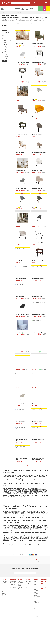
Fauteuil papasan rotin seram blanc (38, 314)
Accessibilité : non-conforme (13, 588)
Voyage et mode (36, 601)
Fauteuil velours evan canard (21, 278)
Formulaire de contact (13, 581)
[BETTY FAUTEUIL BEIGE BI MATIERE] (22, 396)
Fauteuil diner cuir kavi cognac (21, 350)
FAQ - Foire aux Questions (12, 583)
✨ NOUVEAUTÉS (40, 9)
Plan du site (11, 586)
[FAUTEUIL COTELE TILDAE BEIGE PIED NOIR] (39, 361)
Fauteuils (17, 12)
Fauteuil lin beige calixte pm (37, 332)
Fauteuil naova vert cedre (37, 296)
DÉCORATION (17, 8)
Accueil (4, 12)
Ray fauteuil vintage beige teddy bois (39, 152)
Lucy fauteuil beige (35, 98)
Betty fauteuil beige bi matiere (21, 403)
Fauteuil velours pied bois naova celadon (21, 440)
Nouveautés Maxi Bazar (36, 611)
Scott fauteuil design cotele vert (21, 134)
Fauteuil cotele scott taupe (37, 134)
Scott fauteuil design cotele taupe (22, 80)
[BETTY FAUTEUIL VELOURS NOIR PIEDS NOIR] (22, 307)
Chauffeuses (10, 22)
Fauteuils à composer (28, 22)
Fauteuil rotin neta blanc (20, 152)
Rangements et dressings (36, 594)
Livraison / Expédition (19, 584)
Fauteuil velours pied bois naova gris (39, 385)
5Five (34, 615)
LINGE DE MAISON (22, 8)
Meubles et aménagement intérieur (36, 582)
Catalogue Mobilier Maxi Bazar (5, 587)
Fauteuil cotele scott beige (37, 170)
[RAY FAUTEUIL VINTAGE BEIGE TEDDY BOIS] (39, 145)
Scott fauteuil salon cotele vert (37, 43)
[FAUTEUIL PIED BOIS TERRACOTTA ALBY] (39, 271)
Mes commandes (20, 582)
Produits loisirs (36, 600)
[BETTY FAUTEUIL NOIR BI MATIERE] (39, 218)
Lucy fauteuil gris (19, 206)
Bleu (5, 42)
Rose (5, 52)
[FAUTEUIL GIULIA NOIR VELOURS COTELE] (39, 432)
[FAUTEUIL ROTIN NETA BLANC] (22, 145)
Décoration (35, 585)
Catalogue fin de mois (4, 595)
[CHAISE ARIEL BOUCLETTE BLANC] (22, 163)
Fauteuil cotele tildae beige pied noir (39, 367)
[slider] (2, 38)
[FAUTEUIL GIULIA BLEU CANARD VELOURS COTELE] (22, 451)
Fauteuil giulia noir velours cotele (38, 439)
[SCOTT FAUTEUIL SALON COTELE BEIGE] (39, 73)
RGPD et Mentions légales (12, 585)
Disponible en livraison (7, 32)
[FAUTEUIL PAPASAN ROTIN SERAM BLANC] (39, 307)
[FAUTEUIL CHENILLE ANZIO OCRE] (22, 378)
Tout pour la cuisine (36, 589)
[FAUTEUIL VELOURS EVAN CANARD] (22, 271)
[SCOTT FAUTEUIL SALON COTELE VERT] (39, 36)
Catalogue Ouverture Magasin (5, 593)
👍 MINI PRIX (44, 8)
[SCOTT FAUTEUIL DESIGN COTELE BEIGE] (39, 55)
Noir (5, 51)
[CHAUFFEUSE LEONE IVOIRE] (22, 325)
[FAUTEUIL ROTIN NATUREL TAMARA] (22, 253)
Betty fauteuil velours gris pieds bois (22, 62)
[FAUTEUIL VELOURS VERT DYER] (39, 414)
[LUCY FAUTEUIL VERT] (39, 199)
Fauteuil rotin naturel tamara (21, 260)
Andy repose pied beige (20, 224)
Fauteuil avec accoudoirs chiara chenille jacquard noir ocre (38, 459)
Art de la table (36, 590)
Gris (5, 49)
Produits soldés (36, 609)
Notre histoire (4, 583)
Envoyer (33, 572)
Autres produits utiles (37, 596)
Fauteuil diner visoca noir (36, 350)
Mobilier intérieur (8, 12)
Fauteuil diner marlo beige (20, 242)
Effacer (5, 60)
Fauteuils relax (15, 22)
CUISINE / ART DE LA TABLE (27, 8)
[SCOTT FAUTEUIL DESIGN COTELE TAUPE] (22, 73)
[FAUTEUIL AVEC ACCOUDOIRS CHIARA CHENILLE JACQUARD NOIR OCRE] (39, 451)
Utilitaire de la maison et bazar (37, 592)
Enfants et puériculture (37, 597)
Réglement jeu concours (28, 587)
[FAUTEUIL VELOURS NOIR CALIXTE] (22, 361)
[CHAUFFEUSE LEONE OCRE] (39, 396)
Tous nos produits (4, 581)
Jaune (5, 44)
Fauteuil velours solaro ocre (37, 116)
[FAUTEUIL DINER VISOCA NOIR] (39, 343)
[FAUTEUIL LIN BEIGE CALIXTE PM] (39, 325)
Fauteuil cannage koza (20, 296)
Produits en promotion (35, 606)
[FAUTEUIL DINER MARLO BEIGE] (22, 235)
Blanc (5, 47)
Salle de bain (35, 595)
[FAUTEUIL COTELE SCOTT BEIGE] (39, 163)
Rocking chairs (5, 22)
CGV (18, 588)
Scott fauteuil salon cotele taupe (21, 116)
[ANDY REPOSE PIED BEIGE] (22, 218)
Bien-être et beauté (36, 602)
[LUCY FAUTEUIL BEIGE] (39, 91)
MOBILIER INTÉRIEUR (6, 9)
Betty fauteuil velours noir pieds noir (22, 314)
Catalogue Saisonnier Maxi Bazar (5, 589)
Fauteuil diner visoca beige (37, 188)
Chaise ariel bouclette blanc (21, 170)
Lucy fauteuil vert (35, 206)
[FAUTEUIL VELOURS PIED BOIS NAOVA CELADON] (22, 432)
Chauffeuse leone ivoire (20, 332)
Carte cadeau (28, 583)
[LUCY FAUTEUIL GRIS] (22, 199)
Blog (26, 582)
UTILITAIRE (31, 8)
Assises (14, 12)
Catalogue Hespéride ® (5, 591)
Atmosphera (35, 614)
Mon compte (20, 581)
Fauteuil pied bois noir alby (20, 421)
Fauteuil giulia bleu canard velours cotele (22, 459)
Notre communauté (28, 581)
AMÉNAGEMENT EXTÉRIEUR (11, 9)
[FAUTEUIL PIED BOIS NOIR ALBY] (22, 414)
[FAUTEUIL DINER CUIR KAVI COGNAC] (22, 343)
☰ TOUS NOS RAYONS (2, 8)
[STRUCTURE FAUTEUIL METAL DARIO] (39, 235)
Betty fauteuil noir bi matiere (37, 224)
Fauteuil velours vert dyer (37, 421)
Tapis (34, 588)
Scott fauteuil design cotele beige (38, 62)
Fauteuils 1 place (21, 22)
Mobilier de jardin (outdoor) (36, 584)
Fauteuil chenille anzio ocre (20, 385)
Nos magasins (4, 582)
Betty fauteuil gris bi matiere (21, 188)
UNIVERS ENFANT (35, 9)
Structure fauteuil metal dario (37, 242)
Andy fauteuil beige (19, 98)
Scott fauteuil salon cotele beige (38, 80)
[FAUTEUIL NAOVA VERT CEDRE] (39, 289)
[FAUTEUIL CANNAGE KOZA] (22, 289)
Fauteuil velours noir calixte (20, 367)
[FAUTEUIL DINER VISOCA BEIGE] (39, 181)
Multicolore (6, 56)
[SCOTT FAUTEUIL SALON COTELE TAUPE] (22, 109)
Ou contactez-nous (43, 588)
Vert (5, 46)
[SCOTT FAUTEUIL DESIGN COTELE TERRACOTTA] (39, 253)
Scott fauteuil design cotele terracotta (39, 260)
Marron (5, 58)
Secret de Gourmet (36, 616)
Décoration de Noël (36, 603)
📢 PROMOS (48, 9)
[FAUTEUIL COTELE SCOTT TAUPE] (39, 127)
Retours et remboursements (20, 587)
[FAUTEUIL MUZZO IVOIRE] (22, 36)
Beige (5, 54)
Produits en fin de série (36, 608)
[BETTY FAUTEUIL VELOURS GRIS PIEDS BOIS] (22, 55)
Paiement (19, 585)
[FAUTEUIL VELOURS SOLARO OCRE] (39, 109)
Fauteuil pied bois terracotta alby (38, 278)
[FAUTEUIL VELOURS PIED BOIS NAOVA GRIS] (39, 378)
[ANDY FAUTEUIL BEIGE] (22, 91)
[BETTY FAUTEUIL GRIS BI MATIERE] (22, 181)
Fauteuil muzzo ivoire (19, 43)
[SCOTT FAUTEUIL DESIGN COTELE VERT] (22, 127)
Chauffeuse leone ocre (36, 403)
